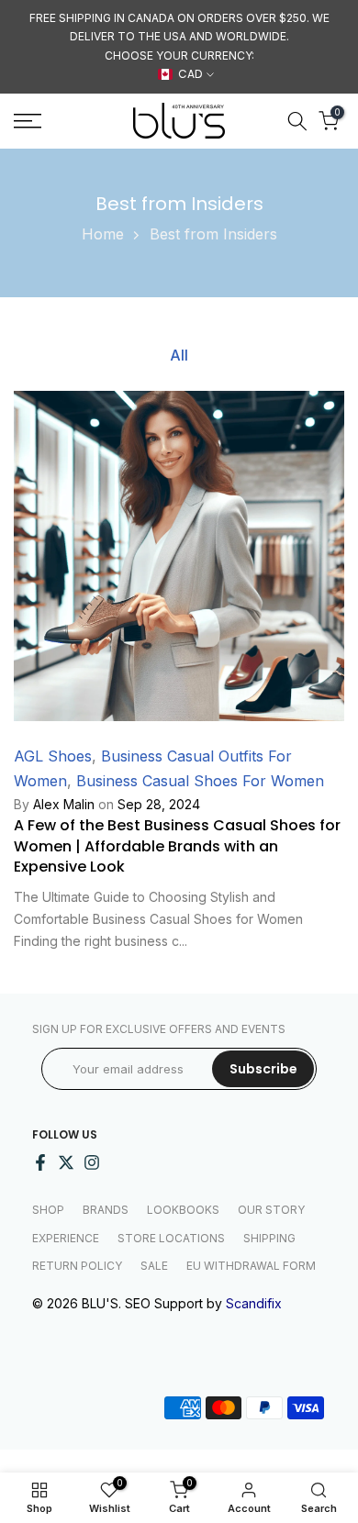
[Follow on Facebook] (40, 1162)
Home (103, 234)
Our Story (271, 1210)
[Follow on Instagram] (92, 1162)
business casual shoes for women (200, 781)
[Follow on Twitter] (66, 1162)
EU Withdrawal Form (251, 1266)
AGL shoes (53, 756)
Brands (106, 1210)
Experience (65, 1238)
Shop (48, 1210)
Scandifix (254, 1303)
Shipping (269, 1238)
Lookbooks (183, 1210)
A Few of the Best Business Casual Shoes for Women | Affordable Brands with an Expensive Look (177, 846)
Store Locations (171, 1238)
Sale (154, 1266)
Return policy (77, 1266)
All (179, 354)
